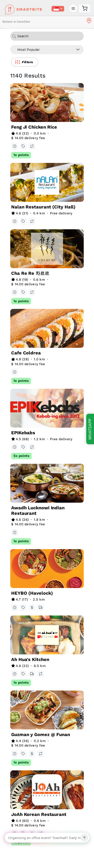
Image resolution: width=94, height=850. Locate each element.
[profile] (73, 8)
